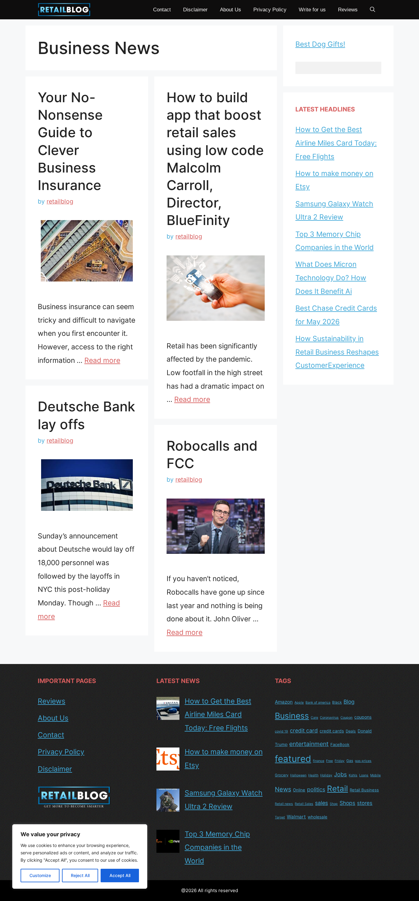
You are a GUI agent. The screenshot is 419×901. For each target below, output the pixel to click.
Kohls (353, 775)
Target (280, 817)
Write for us (312, 10)
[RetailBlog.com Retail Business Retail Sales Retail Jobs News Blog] (64, 9)
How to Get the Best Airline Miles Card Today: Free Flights (336, 143)
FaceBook (339, 744)
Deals (351, 731)
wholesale (317, 816)
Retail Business (364, 789)
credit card (304, 730)
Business (292, 715)
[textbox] (338, 68)
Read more (102, 360)
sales (321, 803)
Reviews (348, 10)
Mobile (375, 775)
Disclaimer (195, 10)
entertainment (309, 744)
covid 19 (281, 731)
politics (316, 789)
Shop (334, 804)
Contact (162, 10)
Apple (299, 703)
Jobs (340, 774)
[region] (79, 856)
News (283, 789)
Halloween (298, 775)
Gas (349, 761)
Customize (40, 875)
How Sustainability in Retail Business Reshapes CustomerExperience (337, 352)
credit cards (332, 730)
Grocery (281, 775)
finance (318, 761)
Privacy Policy (269, 10)
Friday (339, 761)
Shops (347, 803)
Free (329, 761)
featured (293, 758)
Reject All (80, 875)
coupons (362, 717)
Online (299, 789)
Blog (349, 701)
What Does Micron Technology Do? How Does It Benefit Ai (330, 277)
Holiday (326, 775)
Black (337, 702)
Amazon (284, 702)
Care (314, 718)
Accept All (120, 875)
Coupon (346, 718)
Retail (337, 788)
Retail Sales (304, 804)
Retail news (284, 804)
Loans (363, 775)
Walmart (296, 817)
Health (313, 775)
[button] (372, 9)
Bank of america (318, 703)
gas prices (363, 761)
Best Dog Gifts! (320, 44)
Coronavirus (329, 718)
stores (364, 803)
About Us (230, 10)
